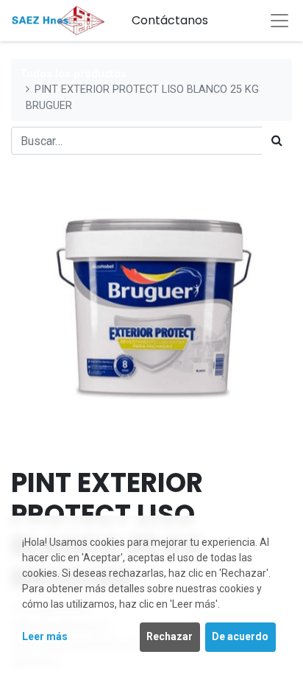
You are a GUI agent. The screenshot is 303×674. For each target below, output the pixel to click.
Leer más (45, 636)
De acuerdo (240, 636)
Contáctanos (170, 20)
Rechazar (169, 636)
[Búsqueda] (277, 141)
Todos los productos (73, 74)
